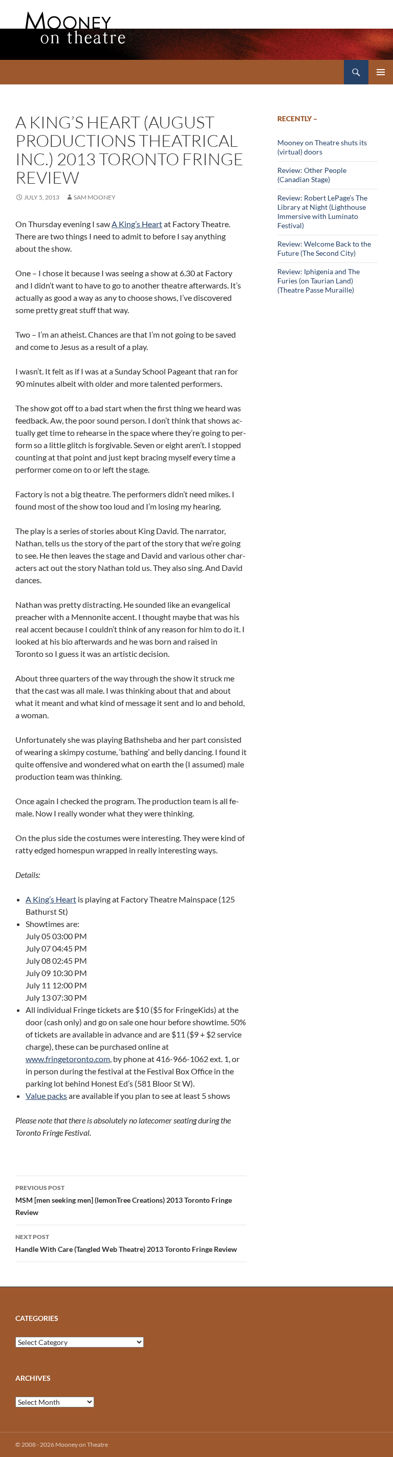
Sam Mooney (95, 197)
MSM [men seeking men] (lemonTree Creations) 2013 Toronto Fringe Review (123, 1200)
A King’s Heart (137, 224)
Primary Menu (380, 72)
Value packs (46, 1095)
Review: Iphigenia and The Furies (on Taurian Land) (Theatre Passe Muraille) (318, 280)
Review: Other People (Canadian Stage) (311, 175)
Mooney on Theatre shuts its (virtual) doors (322, 147)
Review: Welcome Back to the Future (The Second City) (324, 248)
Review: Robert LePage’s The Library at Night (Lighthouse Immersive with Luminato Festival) (322, 211)
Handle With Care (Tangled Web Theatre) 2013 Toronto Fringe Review (126, 1243)
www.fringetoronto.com (68, 1059)
